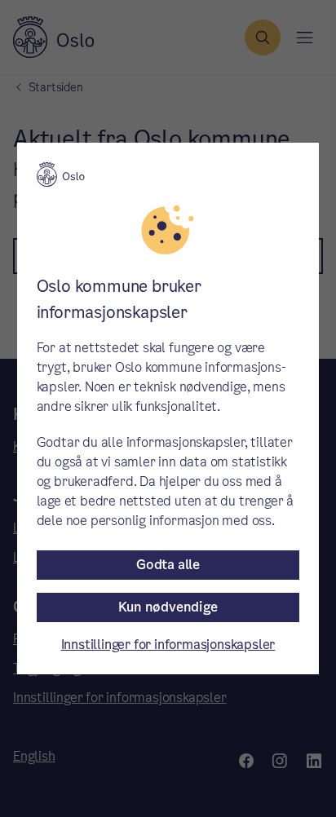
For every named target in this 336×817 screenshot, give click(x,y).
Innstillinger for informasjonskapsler (168, 644)
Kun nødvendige (167, 607)
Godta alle (168, 564)
